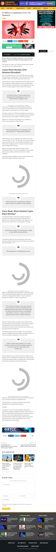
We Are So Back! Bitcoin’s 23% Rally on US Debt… (49, 534)
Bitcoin (4, 18)
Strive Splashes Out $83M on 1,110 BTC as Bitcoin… (50, 527)
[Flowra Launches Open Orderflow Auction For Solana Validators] (4, 520)
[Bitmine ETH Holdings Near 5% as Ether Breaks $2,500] (4, 534)
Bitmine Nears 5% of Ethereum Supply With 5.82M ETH (31, 527)
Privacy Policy (11, 543)
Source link (4, 425)
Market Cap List (37, 8)
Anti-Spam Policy (22, 543)
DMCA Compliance (44, 543)
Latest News (9, 8)
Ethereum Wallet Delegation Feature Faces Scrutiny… (30, 534)
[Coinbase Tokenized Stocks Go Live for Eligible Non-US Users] (4, 527)
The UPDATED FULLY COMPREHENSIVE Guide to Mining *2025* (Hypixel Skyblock (9, 446)
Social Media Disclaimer (22, 546)
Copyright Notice (33, 543)
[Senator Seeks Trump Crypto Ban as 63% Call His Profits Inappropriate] (7, 457)
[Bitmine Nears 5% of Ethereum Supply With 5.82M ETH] (22, 527)
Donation (45, 8)
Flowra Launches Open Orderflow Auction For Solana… (12, 519)
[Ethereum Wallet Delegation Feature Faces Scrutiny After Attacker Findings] (22, 534)
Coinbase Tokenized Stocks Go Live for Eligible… (12, 527)
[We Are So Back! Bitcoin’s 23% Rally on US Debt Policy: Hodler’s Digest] (41, 534)
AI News (29, 8)
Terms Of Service (35, 546)
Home (2, 8)
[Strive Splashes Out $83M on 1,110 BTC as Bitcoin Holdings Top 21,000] (41, 527)
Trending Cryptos (20, 8)
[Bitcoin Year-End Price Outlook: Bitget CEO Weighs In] (30, 457)
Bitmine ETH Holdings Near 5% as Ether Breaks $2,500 (12, 534)
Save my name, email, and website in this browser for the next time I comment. (17, 505)
